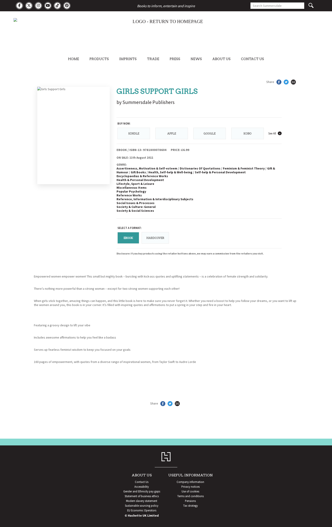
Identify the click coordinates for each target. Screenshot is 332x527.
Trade (153, 59)
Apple (171, 133)
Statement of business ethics (142, 496)
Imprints (128, 59)
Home (73, 59)
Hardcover (155, 238)
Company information (190, 482)
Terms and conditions (190, 496)
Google (209, 133)
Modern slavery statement (141, 501)
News (196, 59)
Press (175, 59)
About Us (221, 59)
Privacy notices (190, 486)
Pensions (190, 501)
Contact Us (252, 59)
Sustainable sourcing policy (141, 505)
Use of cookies (190, 491)
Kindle (133, 133)
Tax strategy (190, 505)
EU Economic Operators (141, 510)
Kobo (247, 133)
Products (99, 59)
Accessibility (141, 486)
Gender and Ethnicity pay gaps (141, 491)
